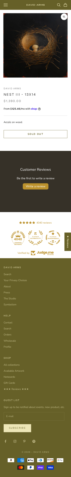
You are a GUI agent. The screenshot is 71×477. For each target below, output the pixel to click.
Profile (7, 347)
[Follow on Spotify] (34, 441)
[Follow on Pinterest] (24, 441)
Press (7, 292)
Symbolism (10, 304)
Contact (8, 322)
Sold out (35, 134)
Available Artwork (14, 371)
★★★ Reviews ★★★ (16, 389)
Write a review (35, 186)
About (7, 286)
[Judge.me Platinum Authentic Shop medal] (28, 237)
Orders (7, 334)
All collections (12, 365)
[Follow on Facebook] (5, 441)
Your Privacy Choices (15, 280)
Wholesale (10, 341)
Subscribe (17, 428)
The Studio (10, 298)
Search (7, 274)
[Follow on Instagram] (15, 441)
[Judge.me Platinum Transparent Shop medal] (46, 237)
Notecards (9, 377)
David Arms (12, 88)
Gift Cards (9, 383)
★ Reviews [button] (68, 241)
